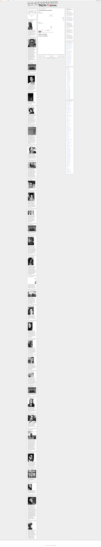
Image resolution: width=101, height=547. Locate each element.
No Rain (68, 28)
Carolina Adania (69, 44)
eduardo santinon (69, 154)
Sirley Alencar (68, 57)
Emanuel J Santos (69, 109)
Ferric (67, 113)
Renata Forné (68, 136)
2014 (68, 92)
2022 (68, 71)
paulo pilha (68, 166)
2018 (68, 75)
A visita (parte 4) (69, 11)
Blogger (55, 545)
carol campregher (69, 149)
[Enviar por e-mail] (46, 30)
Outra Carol (68, 131)
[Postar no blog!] (47, 30)
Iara (67, 49)
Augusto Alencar (69, 104)
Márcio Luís (68, 53)
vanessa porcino (69, 172)
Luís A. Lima (68, 126)
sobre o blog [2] (68, 22)
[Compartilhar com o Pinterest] (49, 30)
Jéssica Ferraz (68, 121)
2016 (68, 90)
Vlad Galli (68, 140)
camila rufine (68, 61)
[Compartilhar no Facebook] (48, 30)
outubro (68, 78)
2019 (68, 74)
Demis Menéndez (69, 108)
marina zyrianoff (69, 162)
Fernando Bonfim (69, 112)
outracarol (68, 163)
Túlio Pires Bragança (69, 139)
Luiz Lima (68, 125)
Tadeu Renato (68, 58)
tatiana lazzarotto (69, 171)
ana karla (68, 144)
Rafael (67, 135)
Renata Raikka (68, 56)
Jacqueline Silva (69, 52)
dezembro (68, 76)
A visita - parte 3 (69, 16)
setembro (68, 79)
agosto (68, 80)
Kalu (67, 122)
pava (67, 167)
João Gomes (68, 118)
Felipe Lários (68, 48)
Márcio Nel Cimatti (69, 130)
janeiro (68, 88)
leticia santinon (68, 157)
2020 (68, 73)
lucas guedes (68, 158)
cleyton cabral (68, 62)
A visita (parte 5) (69, 34)
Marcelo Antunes (69, 127)
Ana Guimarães (68, 103)
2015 (68, 91)
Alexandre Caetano (69, 43)
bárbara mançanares (69, 145)
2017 (68, 89)
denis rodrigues (68, 153)
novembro (68, 77)
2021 (68, 72)
